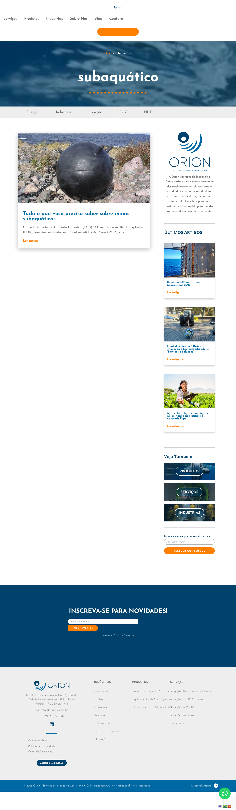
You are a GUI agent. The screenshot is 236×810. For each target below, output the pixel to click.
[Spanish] (229, 806)
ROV (123, 112)
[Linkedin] (52, 724)
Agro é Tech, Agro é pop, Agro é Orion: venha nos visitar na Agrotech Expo (188, 416)
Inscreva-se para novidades (187, 536)
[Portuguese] (225, 806)
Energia (32, 112)
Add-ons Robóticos (165, 707)
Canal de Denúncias (40, 751)
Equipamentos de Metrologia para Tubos (157, 699)
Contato (116, 19)
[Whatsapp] (225, 793)
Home (108, 53)
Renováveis (100, 715)
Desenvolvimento (201, 785)
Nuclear (99, 699)
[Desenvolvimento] (216, 785)
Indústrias (54, 19)
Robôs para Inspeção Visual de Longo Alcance (160, 691)
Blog (98, 19)
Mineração (100, 739)
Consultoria (177, 723)
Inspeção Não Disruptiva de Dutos (191, 691)
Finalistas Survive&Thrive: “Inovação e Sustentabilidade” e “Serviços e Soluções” (188, 349)
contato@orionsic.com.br (52, 710)
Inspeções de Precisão (183, 707)
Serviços (10, 19)
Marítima (115, 731)
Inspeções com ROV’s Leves (187, 699)
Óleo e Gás (101, 691)
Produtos (31, 19)
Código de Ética (37, 740)
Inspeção (95, 112)
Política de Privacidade (41, 746)
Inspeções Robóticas (182, 715)
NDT (148, 112)
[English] (220, 806)
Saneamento (101, 707)
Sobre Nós (79, 19)
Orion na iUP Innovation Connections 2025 (183, 283)
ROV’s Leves (140, 707)
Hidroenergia (102, 723)
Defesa (98, 731)
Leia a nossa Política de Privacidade (118, 635)
